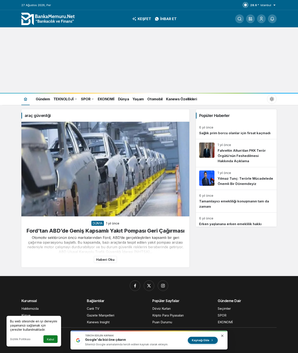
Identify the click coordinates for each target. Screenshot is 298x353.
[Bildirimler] (272, 18)
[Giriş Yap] (261, 18)
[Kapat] (222, 336)
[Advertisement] (149, 60)
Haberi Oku (105, 259)
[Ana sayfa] (25, 99)
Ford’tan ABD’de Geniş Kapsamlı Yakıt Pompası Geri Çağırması (105, 230)
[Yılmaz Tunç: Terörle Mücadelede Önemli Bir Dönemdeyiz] (236, 178)
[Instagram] (163, 285)
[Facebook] (135, 285)
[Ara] (239, 18)
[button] (250, 18)
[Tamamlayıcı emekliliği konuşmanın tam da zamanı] (236, 201)
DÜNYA (98, 223)
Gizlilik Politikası (20, 339)
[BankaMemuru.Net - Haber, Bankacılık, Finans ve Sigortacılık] (48, 18)
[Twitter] (149, 285)
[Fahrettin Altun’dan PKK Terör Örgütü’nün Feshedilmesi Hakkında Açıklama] (236, 153)
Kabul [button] (50, 339)
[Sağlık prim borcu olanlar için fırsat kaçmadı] (236, 130)
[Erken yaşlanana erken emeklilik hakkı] (236, 220)
